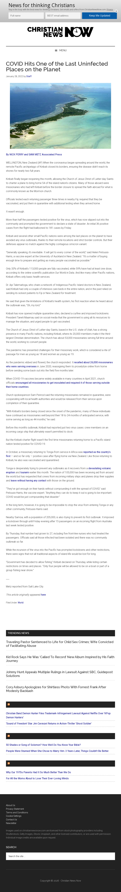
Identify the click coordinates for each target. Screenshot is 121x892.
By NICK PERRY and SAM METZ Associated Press (34, 154)
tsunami (24, 472)
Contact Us (11, 819)
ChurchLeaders (21, 704)
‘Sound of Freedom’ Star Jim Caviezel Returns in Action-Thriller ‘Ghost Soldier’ (49, 723)
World (20, 602)
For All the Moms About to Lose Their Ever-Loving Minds (37, 778)
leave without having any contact (28, 480)
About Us (10, 805)
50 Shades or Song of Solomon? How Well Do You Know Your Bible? (43, 744)
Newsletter (11, 823)
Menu (63, 50)
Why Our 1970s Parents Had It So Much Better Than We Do (38, 772)
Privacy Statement (15, 809)
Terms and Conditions (17, 812)
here (43, 594)
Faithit (15, 736)
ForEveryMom (20, 763)
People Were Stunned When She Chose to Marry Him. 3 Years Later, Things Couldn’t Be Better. (57, 750)
